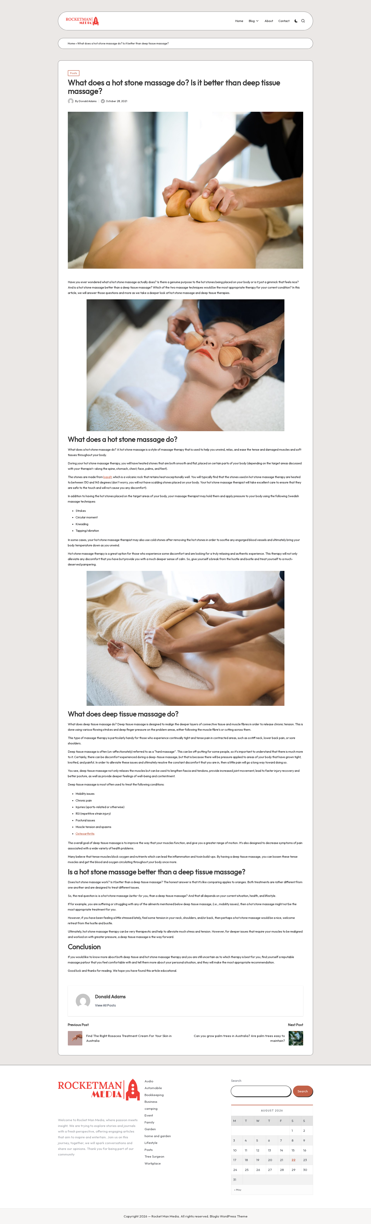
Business (151, 1102)
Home (71, 43)
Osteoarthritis (85, 833)
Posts (73, 73)
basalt (107, 477)
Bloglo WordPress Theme (229, 1216)
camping (151, 1108)
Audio (149, 1081)
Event (149, 1115)
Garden (150, 1129)
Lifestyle (151, 1143)
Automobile (153, 1088)
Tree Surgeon (154, 1156)
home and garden (158, 1136)
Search (236, 1081)
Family (149, 1122)
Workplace (153, 1163)
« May (238, 1189)
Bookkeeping (154, 1095)
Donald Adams (110, 996)
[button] (105, 1005)
